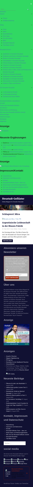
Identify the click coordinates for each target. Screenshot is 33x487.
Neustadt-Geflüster (13, 198)
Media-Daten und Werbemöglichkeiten (15, 185)
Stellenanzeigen (5, 117)
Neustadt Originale (9, 43)
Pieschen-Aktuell (24, 370)
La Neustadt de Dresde (10, 92)
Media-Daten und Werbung (8, 110)
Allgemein (3, 121)
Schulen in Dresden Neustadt (12, 74)
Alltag (2, 25)
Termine (24, 229)
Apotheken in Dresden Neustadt (13, 54)
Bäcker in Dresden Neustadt (11, 58)
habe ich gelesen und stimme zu (16, 270)
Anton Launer (7, 145)
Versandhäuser (10, 364)
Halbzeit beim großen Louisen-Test (20, 143)
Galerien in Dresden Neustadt (12, 67)
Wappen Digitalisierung (12, 358)
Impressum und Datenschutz (12, 178)
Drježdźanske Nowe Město (11, 96)
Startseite (3, 11)
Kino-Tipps (6, 36)
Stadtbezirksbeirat (8, 20)
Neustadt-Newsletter (9, 189)
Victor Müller (13, 229)
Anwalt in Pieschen (11, 356)
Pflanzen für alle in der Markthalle (15, 383)
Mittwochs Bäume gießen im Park (15, 395)
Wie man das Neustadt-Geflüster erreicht (12, 112)
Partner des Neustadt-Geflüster (9, 105)
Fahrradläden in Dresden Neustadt (13, 60)
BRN (4, 40)
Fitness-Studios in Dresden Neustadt (14, 63)
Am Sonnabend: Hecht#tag (13, 399)
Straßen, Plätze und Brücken (12, 83)
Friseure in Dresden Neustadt (12, 65)
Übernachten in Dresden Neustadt (13, 81)
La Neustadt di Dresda (10, 94)
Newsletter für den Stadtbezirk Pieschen (17, 362)
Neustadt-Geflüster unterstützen (10, 101)
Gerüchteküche (7, 34)
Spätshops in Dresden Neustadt (13, 76)
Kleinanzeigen (4, 114)
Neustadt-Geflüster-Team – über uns (14, 182)
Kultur (5, 29)
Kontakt (2, 103)
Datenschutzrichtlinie (19, 263)
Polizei (5, 18)
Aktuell (2, 14)
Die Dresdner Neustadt (7, 87)
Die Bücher (3, 108)
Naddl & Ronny (18, 149)
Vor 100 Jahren (7, 38)
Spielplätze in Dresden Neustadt (13, 79)
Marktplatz (3, 119)
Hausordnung (7, 176)
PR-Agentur (9, 360)
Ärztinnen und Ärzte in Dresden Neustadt (15, 56)
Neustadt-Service (5, 49)
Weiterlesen (7, 240)
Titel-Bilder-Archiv (8, 45)
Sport (4, 31)
